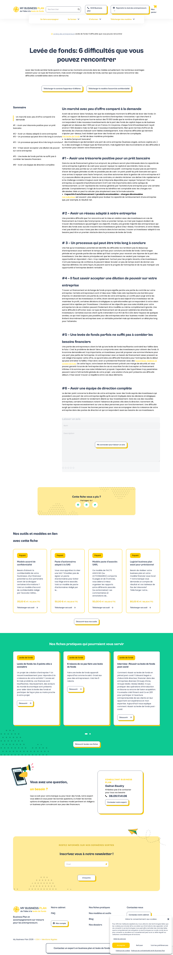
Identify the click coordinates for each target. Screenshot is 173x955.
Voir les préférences (159, 945)
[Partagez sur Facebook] (78, 505)
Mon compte (61, 923)
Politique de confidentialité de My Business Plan (148, 951)
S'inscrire (86, 878)
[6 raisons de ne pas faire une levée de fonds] (86, 688)
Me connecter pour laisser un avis (111, 445)
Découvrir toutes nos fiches (86, 744)
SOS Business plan (94, 9)
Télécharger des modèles (121, 19)
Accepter (121, 945)
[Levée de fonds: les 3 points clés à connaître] (36, 688)
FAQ (53, 913)
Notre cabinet (58, 907)
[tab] (86, 733)
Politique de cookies (123, 951)
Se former (72, 19)
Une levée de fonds (71, 136)
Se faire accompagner (49, 19)
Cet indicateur (68, 197)
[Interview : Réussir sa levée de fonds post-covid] (137, 688)
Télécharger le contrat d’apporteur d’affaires (62, 89)
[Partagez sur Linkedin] (86, 505)
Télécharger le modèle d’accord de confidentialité (109, 89)
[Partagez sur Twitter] (95, 505)
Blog (91, 919)
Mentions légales (49, 939)
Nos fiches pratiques (99, 907)
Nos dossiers (95, 924)
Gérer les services (119, 939)
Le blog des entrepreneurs (64, 34)
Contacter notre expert (117, 802)
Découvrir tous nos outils (86, 622)
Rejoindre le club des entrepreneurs (131, 8)
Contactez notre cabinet (139, 915)
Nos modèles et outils (100, 913)
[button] (168, 919)
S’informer (93, 19)
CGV (37, 939)
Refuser (139, 945)
